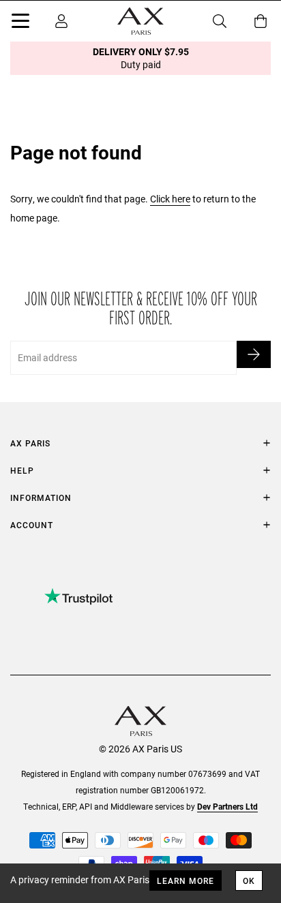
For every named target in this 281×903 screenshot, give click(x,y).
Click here (170, 198)
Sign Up (254, 354)
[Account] (61, 21)
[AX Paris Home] (140, 21)
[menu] (20, 23)
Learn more (185, 880)
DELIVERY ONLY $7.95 (141, 58)
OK (249, 880)
